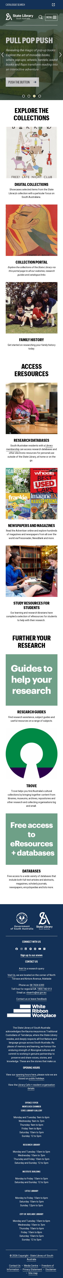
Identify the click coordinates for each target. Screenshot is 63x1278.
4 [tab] (39, 96)
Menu (49, 17)
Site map (33, 1273)
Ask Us (22, 968)
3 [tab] (34, 96)
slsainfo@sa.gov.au (36, 992)
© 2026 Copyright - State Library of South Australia (31, 1257)
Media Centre (31, 1265)
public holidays (36, 1078)
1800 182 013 (44, 989)
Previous (2, 54)
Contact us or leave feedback (31, 999)
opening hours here (26, 1074)
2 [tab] (29, 96)
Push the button (19, 82)
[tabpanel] (31, 54)
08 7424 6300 (37, 985)
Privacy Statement (32, 1269)
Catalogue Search (15, 4)
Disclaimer (51, 1269)
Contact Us (14, 1265)
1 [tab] (23, 96)
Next (60, 54)
